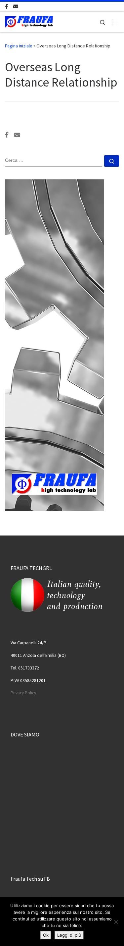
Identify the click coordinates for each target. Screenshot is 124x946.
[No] (115, 921)
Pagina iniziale (18, 46)
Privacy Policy (23, 693)
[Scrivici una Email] (15, 6)
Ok (46, 935)
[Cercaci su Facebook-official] (6, 6)
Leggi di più (69, 935)
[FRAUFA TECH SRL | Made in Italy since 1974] (29, 21)
